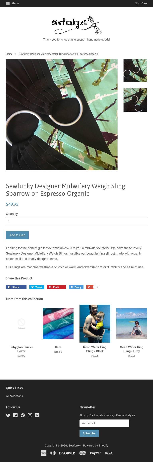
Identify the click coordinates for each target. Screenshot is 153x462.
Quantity (12, 213)
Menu (15, 3)
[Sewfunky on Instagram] (30, 416)
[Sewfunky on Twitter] (8, 416)
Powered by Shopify (95, 445)
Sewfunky (75, 445)
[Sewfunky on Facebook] (15, 416)
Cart (144, 3)
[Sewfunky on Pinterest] (23, 416)
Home (9, 53)
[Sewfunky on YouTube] (37, 416)
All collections (14, 396)
